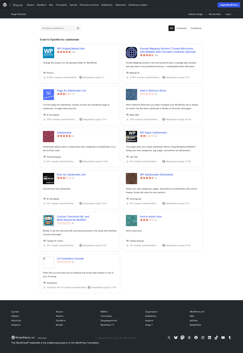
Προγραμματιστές (109, 320)
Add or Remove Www (153, 90)
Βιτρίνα (59, 311)
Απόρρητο (16, 325)
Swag (149, 325)
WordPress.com (197, 311)
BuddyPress (195, 325)
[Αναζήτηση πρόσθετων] (78, 28)
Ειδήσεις (15, 316)
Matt (192, 316)
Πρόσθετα (60, 320)
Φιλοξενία (16, 320)
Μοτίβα (59, 325)
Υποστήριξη (106, 316)
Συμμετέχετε (151, 311)
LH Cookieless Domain (70, 258)
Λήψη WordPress (229, 5)
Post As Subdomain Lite (71, 174)
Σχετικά (15, 311)
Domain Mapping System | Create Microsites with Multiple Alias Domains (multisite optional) (168, 50)
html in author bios (151, 216)
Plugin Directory (18, 14)
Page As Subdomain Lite (71, 90)
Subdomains (64, 132)
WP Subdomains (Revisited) (156, 174)
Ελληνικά (42, 338)
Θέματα (59, 316)
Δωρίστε (149, 320)
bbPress (194, 320)
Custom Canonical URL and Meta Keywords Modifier (73, 218)
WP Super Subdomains (153, 132)
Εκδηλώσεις (150, 316)
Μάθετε (104, 311)
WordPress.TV (107, 325)
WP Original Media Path (71, 48)
